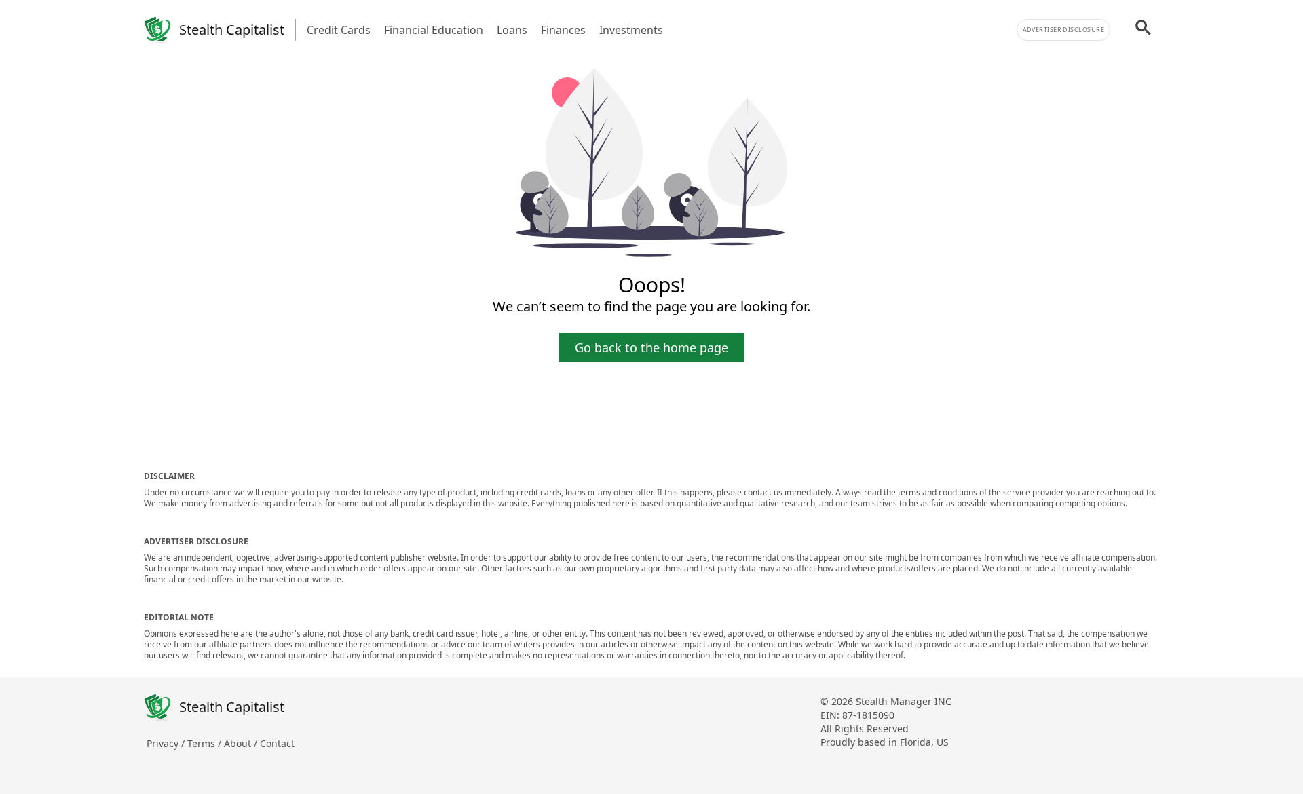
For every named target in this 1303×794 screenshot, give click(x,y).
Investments (631, 29)
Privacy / (167, 743)
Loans (512, 29)
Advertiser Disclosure (1063, 29)
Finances (563, 29)
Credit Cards (339, 29)
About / (242, 743)
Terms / (205, 743)
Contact (277, 743)
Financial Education (433, 29)
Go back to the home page (651, 347)
